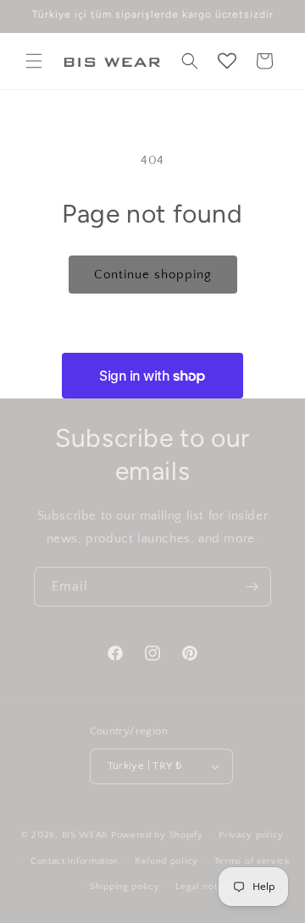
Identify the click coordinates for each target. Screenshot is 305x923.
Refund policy (166, 861)
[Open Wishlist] (227, 61)
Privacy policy (251, 835)
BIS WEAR (85, 835)
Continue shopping (153, 274)
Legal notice (202, 887)
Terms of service (252, 861)
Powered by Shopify (157, 835)
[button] (34, 61)
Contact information (74, 861)
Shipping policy (125, 887)
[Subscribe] (251, 587)
